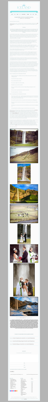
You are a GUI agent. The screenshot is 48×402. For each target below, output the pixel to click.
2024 (32, 384)
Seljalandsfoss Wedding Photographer (34, 326)
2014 (32, 390)
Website (25, 367)
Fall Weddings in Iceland (24, 381)
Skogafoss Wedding (33, 326)
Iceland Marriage (35, 321)
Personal (22, 390)
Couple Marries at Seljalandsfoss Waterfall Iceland (32, 320)
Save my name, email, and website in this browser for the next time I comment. (18, 369)
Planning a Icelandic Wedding (30, 324)
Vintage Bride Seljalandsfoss (25, 327)
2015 (32, 390)
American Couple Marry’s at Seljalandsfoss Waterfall (29, 319)
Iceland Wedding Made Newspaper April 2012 (29, 322)
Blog (14, 14)
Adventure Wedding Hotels (23, 379)
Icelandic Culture (23, 389)
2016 (32, 389)
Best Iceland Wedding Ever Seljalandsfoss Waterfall (14, 320)
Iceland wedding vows (15, 113)
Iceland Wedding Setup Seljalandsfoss (31, 323)
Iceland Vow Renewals (23, 385)
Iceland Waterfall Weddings (26, 322)
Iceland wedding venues (18, 323)
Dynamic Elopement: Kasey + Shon (12, 383)
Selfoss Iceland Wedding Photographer (33, 324)
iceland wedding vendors (13, 323)
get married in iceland (33, 320)
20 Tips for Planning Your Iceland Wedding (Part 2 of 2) (16, 374)
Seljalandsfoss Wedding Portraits (28, 326)
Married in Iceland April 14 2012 (34, 323)
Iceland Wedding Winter (22, 323)
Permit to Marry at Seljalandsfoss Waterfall (23, 324)
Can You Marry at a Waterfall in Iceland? (23, 320)
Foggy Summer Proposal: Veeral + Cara (13, 388)
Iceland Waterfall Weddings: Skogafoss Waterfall (32, 374)
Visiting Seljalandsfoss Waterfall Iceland (32, 327)
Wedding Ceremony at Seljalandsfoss (24, 327)
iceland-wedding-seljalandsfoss (28, 323)
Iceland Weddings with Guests (23, 388)
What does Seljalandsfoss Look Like (21, 328)
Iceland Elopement (31, 321)
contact (16, 124)
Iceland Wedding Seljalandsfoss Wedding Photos (23, 323)
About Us (12, 14)
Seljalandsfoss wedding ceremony (15, 326)
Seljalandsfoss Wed (29, 325)
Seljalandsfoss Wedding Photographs (13, 326)
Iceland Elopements (23, 383)
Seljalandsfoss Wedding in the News (27, 326)
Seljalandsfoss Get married (24, 325)
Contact (36, 14)
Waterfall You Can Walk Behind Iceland (17, 327)
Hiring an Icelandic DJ (33, 321)
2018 (32, 388)
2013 (32, 391)
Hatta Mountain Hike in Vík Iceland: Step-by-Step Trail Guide (13, 385)
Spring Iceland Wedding (20, 327)
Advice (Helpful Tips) (14, 319)
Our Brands (28, 14)
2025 (32, 383)
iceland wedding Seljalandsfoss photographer (14, 323)
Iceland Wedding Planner (27, 18)
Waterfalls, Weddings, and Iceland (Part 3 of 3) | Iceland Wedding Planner (23, 344)
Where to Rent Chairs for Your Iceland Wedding (28, 328)
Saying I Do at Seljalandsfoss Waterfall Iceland (26, 324)
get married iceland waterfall (27, 320)
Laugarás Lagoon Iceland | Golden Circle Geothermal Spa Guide (13, 381)
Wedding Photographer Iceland (30, 327)
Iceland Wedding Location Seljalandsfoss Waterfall (20, 322)
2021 (32, 386)
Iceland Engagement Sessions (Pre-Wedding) (23, 384)
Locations (21, 319)
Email (24, 365)
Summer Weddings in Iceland (23, 393)
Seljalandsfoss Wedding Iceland (21, 326)
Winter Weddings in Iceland (23, 395)
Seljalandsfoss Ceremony (12, 325)
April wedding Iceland (36, 319)
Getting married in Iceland (19, 321)
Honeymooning (23, 382)
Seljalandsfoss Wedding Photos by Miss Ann (21, 326)
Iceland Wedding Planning (18, 319)
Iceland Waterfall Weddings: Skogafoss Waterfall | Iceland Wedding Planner (24, 341)
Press (33, 14)
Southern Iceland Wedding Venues (15, 327)
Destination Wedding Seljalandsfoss (18, 320)
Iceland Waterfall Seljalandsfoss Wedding (20, 322)
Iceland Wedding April (31, 322)
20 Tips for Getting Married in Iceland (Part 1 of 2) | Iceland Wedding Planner (24, 338)
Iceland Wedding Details (13, 322)
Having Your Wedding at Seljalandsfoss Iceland (26, 321)
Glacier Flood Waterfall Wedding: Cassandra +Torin (13, 387)
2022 (32, 385)
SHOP (30, 14)
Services (17, 14)
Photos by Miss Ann (23, 317)
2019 (32, 387)
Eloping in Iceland (23, 320)
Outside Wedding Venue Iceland (16, 324)
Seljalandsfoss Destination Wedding (18, 325)
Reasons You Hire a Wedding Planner (18, 324)
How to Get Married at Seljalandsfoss (17, 321)
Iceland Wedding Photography (23, 386)
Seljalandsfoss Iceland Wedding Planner (17, 325)
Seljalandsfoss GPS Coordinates (30, 325)
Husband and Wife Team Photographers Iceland (26, 321)
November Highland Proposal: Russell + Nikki (13, 379)
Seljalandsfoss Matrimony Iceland (24, 325)
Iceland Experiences (23, 14)
